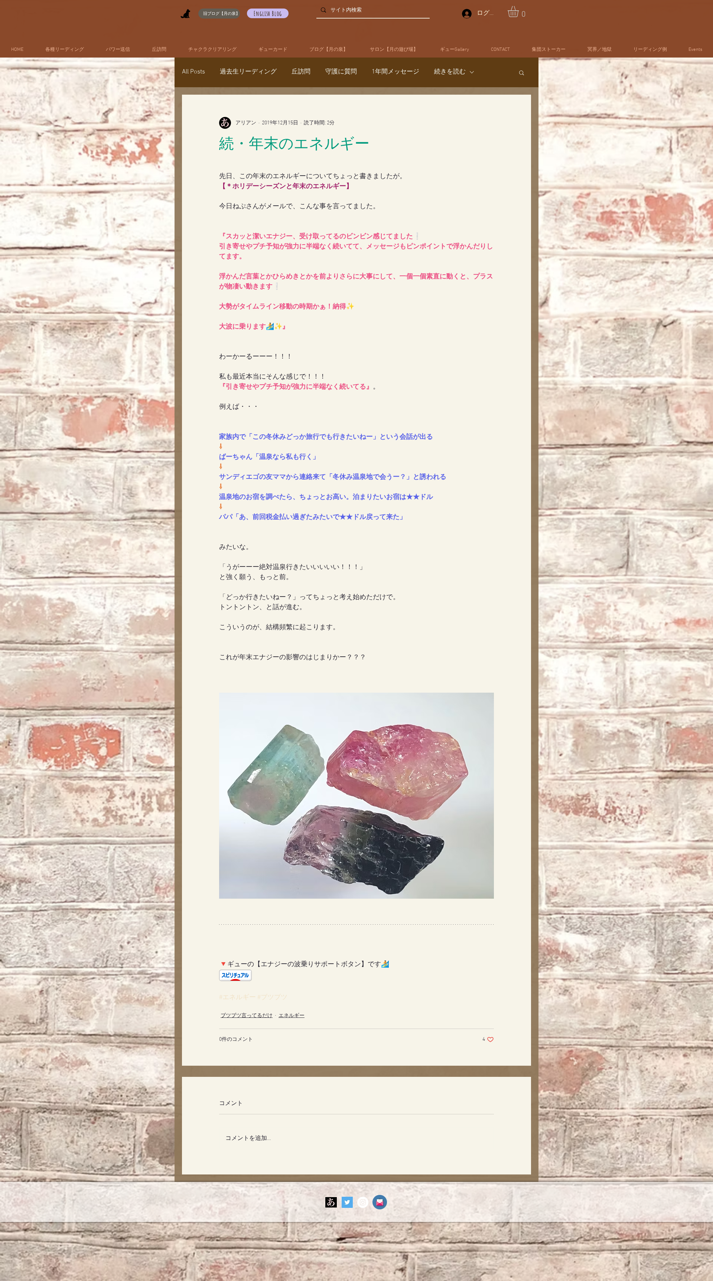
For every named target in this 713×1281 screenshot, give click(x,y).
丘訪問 (301, 72)
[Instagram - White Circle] (362, 1202)
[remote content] (356, 976)
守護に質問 (341, 72)
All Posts (193, 72)
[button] (520, 11)
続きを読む (450, 72)
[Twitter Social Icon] (347, 1202)
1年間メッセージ (395, 72)
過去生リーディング (248, 72)
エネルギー (292, 1016)
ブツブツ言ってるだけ (247, 1016)
